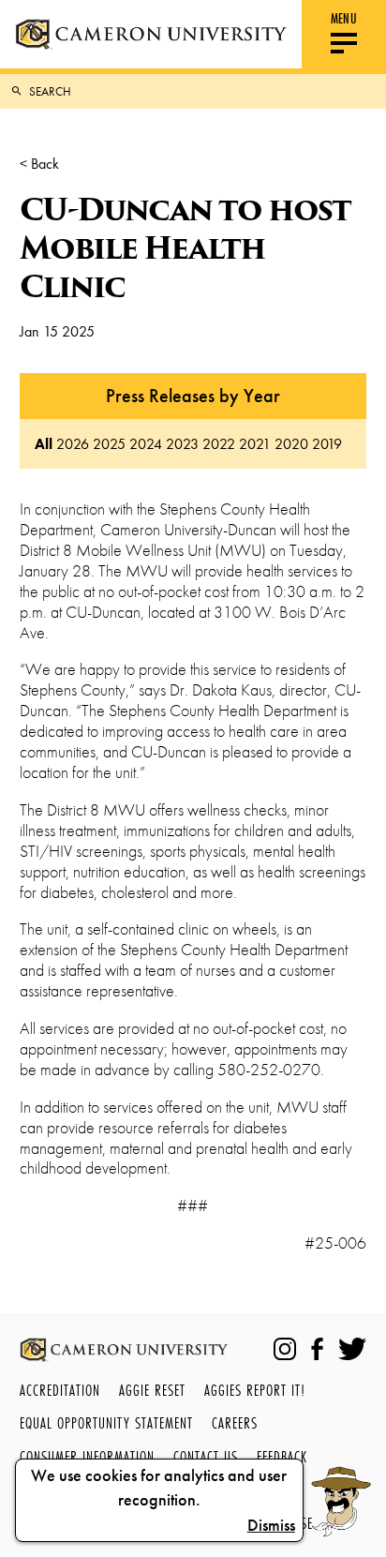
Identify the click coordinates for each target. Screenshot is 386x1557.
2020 (291, 444)
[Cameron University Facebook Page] (317, 1349)
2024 (145, 444)
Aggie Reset (152, 1389)
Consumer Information (87, 1456)
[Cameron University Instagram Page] (285, 1349)
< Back (39, 163)
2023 (182, 444)
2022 (218, 444)
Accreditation (60, 1389)
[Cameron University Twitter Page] (352, 1349)
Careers (235, 1422)
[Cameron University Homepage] (151, 34)
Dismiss (271, 1525)
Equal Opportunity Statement (106, 1422)
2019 (327, 444)
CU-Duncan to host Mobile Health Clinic (185, 248)
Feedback (282, 1456)
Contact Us (205, 1456)
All (43, 444)
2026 (72, 444)
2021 (255, 444)
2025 (109, 444)
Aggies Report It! (254, 1389)
